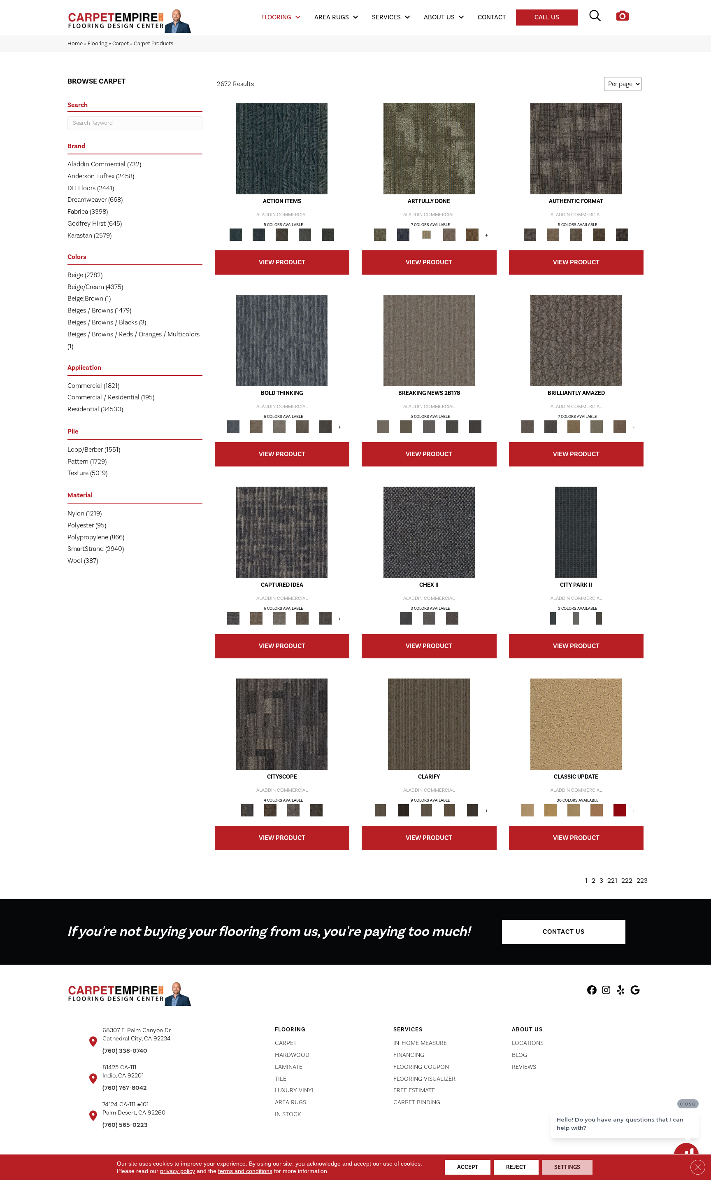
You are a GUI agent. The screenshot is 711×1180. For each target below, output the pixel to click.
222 (626, 881)
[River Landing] (429, 532)
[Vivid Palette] (472, 234)
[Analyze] (403, 810)
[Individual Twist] (576, 234)
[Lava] (279, 426)
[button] (563, 932)
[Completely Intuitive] (573, 426)
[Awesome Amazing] (449, 234)
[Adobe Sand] (576, 724)
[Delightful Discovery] (429, 148)
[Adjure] (472, 810)
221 (612, 881)
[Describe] (426, 810)
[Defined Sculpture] (553, 234)
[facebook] (592, 991)
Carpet (120, 43)
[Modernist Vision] (426, 234)
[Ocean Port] (259, 234)
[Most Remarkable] (403, 234)
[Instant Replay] (429, 426)
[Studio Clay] (596, 810)
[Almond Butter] (573, 810)
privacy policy (177, 1171)
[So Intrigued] (576, 340)
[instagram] (606, 991)
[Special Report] (406, 426)
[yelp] (621, 991)
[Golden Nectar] (550, 810)
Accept (467, 1167)
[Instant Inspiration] (619, 426)
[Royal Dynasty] (619, 810)
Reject (516, 1167)
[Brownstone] (282, 234)
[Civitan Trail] (270, 810)
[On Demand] (452, 426)
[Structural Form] (622, 234)
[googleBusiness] (635, 991)
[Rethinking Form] (599, 234)
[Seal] (325, 426)
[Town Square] (429, 618)
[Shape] (282, 340)
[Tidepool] (282, 148)
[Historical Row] (452, 618)
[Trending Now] (429, 340)
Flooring (97, 43)
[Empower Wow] (596, 426)
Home (75, 43)
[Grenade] (256, 426)
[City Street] (328, 234)
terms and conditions (245, 1171)
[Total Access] (475, 426)
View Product (282, 262)
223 (642, 881)
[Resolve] (429, 724)
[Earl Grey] (305, 234)
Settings (567, 1167)
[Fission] (302, 426)
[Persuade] (449, 810)
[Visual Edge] (576, 148)
